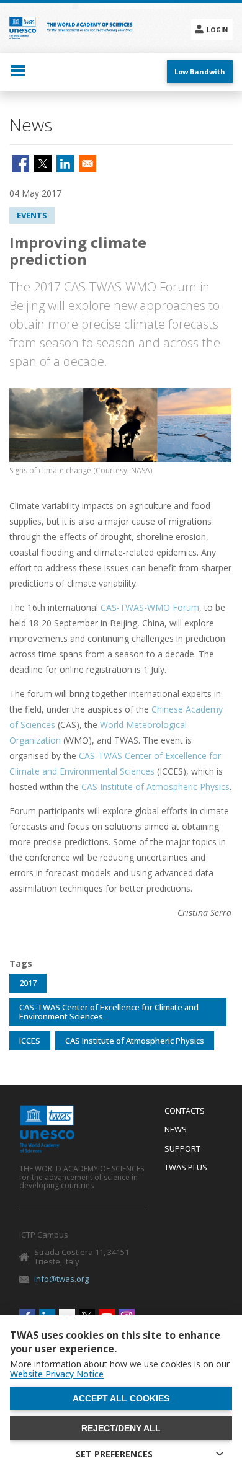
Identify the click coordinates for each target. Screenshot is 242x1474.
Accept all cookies (121, 1398)
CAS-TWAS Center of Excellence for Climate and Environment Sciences (109, 1011)
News (175, 1130)
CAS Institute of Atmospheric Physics (155, 786)
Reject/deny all (121, 1428)
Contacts (184, 1111)
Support (182, 1149)
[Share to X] (43, 163)
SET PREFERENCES (114, 1454)
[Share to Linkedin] (65, 163)
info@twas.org (61, 1278)
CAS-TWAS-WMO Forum (150, 607)
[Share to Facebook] (20, 163)
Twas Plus (185, 1168)
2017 (28, 982)
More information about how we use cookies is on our (120, 1369)
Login (217, 29)
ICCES (29, 1040)
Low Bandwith (199, 71)
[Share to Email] (87, 163)
